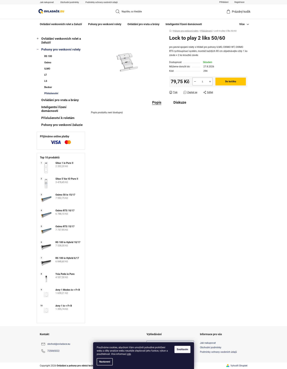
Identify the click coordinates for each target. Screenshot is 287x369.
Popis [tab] (156, 102)
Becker (48, 87)
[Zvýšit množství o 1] (210, 81)
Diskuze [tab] (179, 102)
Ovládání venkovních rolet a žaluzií (61, 40)
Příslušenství (51, 93)
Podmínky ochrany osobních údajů (101, 2)
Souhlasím (182, 349)
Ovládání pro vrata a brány (60, 100)
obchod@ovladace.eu (58, 344)
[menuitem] (61, 24)
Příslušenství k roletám (57, 118)
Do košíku (230, 81)
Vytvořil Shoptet (239, 365)
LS (45, 81)
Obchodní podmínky (69, 2)
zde (129, 354)
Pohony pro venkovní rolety (61, 49)
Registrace (239, 2)
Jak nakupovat (47, 2)
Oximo (47, 62)
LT (45, 74)
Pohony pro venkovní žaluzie (62, 125)
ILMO (47, 68)
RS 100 (48, 56)
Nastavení (104, 361)
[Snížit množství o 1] (195, 81)
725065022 (53, 350)
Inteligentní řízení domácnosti (53, 109)
